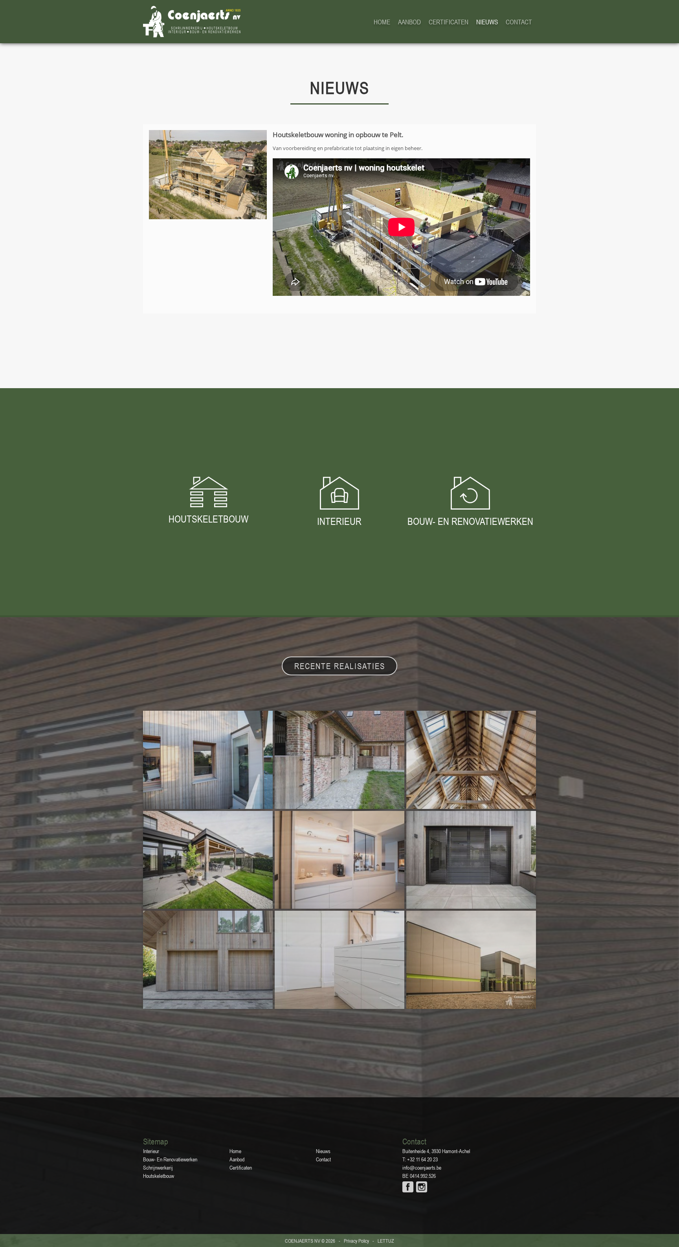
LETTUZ (386, 1241)
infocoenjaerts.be (421, 1167)
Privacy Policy (356, 1241)
